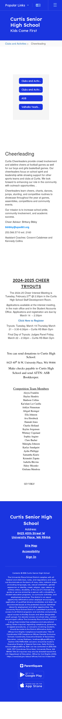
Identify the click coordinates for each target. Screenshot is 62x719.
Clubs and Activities (15, 43)
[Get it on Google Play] (31, 675)
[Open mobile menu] (55, 5)
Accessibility (31, 551)
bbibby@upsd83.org (17, 227)
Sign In (31, 557)
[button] (17, 5)
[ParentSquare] (31, 665)
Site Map (31, 545)
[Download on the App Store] (31, 685)
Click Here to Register (31, 320)
